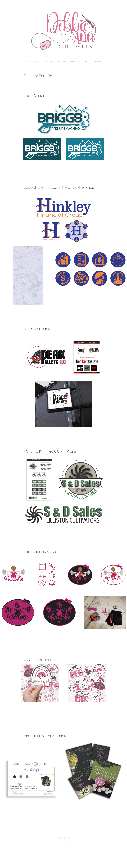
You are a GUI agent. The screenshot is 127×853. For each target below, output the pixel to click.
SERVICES (47, 61)
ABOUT (36, 61)
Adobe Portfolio (68, 846)
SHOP (87, 61)
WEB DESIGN (61, 61)
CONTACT (98, 61)
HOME (26, 61)
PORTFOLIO (76, 61)
